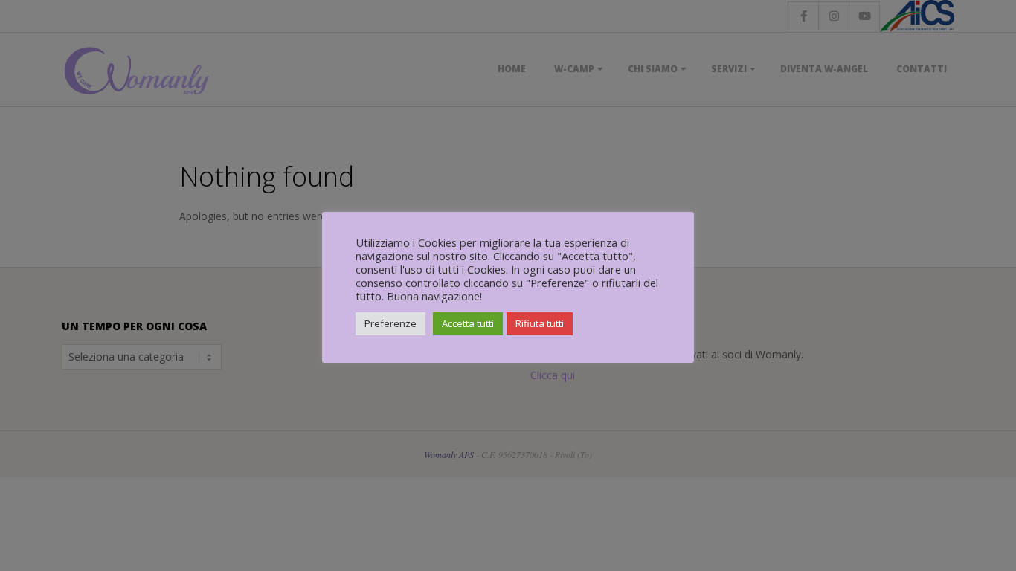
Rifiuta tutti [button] (539, 323)
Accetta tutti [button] (468, 323)
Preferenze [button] (390, 323)
